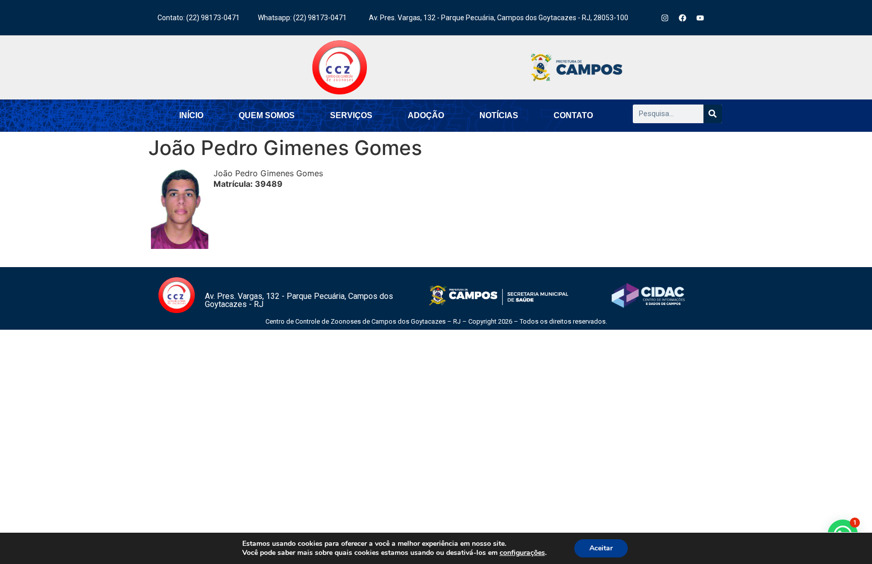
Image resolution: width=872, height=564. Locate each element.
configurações (522, 552)
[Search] (712, 114)
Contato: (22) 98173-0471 (198, 18)
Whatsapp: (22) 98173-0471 (302, 18)
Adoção (426, 115)
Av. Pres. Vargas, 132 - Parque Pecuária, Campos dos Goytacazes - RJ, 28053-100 (498, 18)
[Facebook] (682, 17)
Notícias (498, 115)
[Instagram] (665, 17)
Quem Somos (267, 115)
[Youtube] (700, 17)
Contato (573, 115)
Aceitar (601, 548)
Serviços (351, 115)
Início (191, 115)
